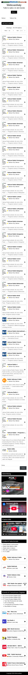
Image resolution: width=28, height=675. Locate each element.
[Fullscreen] (24, 514)
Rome (10, 568)
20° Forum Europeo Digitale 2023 (12, 595)
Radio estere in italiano (9, 548)
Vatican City (13, 18)
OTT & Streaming (9, 602)
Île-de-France (15, 665)
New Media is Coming (10, 606)
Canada (19, 585)
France (21, 665)
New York (17, 647)
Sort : (18, 30)
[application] (14, 509)
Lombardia (15, 639)
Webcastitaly (14, 5)
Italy (17, 568)
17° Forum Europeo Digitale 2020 (12, 599)
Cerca (3, 465)
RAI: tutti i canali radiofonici (10, 549)
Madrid (10, 656)
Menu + (14, 12)
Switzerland (20, 613)
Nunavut (14, 585)
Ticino (14, 613)
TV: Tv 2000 (6, 551)
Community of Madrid (17, 656)
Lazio (13, 568)
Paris (9, 665)
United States (23, 647)
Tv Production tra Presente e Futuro (13, 604)
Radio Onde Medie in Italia (10, 546)
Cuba (14, 577)
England (15, 631)
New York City (11, 647)
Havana (10, 577)
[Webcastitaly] (14, 2)
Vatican (3, 18)
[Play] (3, 514)
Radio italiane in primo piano (10, 544)
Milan (9, 639)
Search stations (8, 23)
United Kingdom (22, 631)
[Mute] (22, 514)
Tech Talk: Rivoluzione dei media (13, 601)
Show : (6, 30)
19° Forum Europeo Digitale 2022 (12, 597)
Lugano (10, 613)
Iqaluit (10, 585)
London (10, 631)
